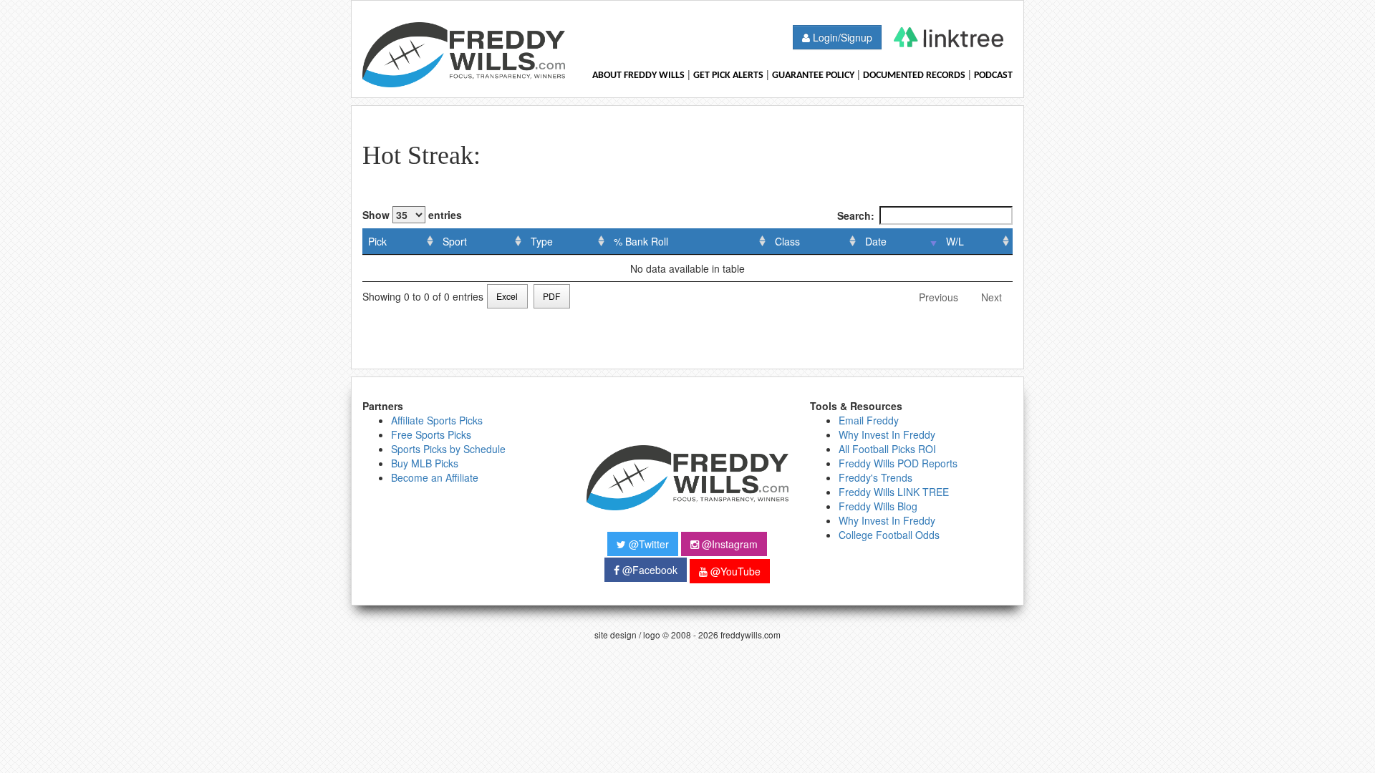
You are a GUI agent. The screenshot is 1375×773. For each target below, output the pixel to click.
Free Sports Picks (431, 434)
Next (991, 297)
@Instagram (728, 544)
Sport (455, 241)
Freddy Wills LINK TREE (894, 492)
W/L (955, 241)
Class (787, 241)
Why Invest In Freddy (887, 434)
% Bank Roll (641, 241)
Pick (377, 241)
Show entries (412, 215)
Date (876, 241)
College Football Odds (889, 535)
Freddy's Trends (875, 477)
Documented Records (914, 75)
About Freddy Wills (638, 75)
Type (542, 241)
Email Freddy (869, 420)
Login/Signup (841, 37)
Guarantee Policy (813, 75)
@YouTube (734, 571)
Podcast (993, 75)
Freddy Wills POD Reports (898, 463)
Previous (938, 297)
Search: (855, 215)
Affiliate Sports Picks (437, 420)
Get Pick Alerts (728, 75)
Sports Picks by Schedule (448, 449)
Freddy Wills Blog (878, 506)
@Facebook (648, 570)
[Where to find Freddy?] (948, 37)
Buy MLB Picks (424, 463)
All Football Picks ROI (887, 449)
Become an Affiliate (434, 477)
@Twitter (647, 544)
